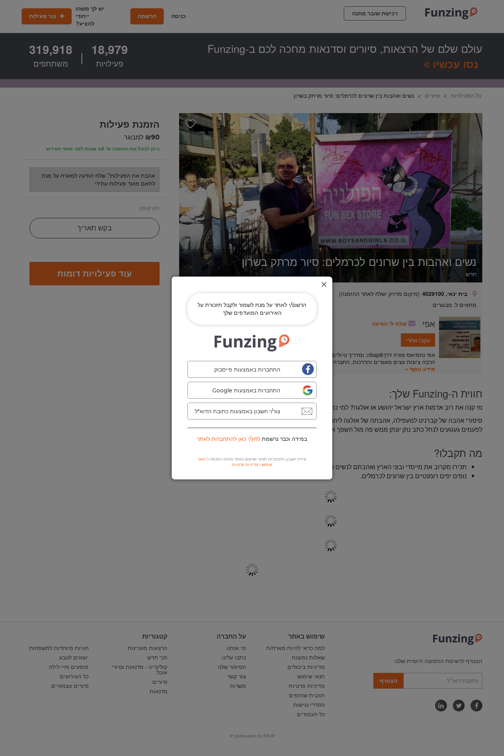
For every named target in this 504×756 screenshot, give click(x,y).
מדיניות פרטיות (245, 464)
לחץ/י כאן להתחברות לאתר (228, 438)
